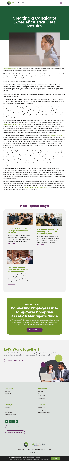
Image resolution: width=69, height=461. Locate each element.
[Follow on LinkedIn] (6, 421)
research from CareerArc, (55, 135)
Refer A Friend (41, 398)
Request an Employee (15, 432)
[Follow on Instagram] (13, 421)
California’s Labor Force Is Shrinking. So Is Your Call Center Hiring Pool (47, 232)
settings (46, 459)
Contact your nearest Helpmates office (35, 187)
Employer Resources (10, 414)
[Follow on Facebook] (10, 421)
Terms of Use (29, 449)
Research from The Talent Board (13, 124)
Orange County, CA (42, 407)
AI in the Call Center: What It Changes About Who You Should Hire (19, 231)
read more (11, 243)
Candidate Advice (42, 396)
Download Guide (34, 330)
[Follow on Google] (17, 421)
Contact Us (8, 393)
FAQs (39, 393)
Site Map (48, 449)
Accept (55, 458)
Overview (40, 391)
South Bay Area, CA (42, 410)
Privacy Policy (21, 449)
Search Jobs (12, 427)
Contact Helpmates (13, 360)
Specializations (9, 412)
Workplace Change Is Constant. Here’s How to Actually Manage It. (18, 269)
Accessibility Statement (39, 449)
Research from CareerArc (10, 68)
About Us (7, 391)
